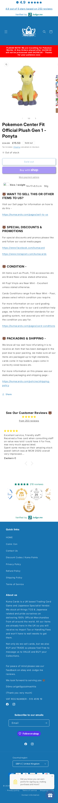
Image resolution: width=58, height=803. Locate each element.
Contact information (30, 795)
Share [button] (9, 394)
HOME (9, 537)
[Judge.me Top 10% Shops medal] (15, 507)
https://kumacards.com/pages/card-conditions (28, 325)
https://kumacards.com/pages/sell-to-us (25, 214)
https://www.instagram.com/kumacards (24, 254)
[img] (29, 417)
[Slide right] (35, 118)
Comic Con (11, 544)
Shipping (16, 147)
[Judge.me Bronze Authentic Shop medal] (37, 494)
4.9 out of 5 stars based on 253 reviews (29, 8)
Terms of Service (15, 584)
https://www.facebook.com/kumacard (23, 247)
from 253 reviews (29, 420)
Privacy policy (13, 790)
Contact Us (12, 550)
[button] (6, 31)
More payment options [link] (29, 177)
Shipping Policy (14, 577)
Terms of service (29, 790)
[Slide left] (22, 118)
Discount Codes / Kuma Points (22, 557)
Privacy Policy (13, 564)
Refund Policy (13, 571)
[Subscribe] (46, 723)
